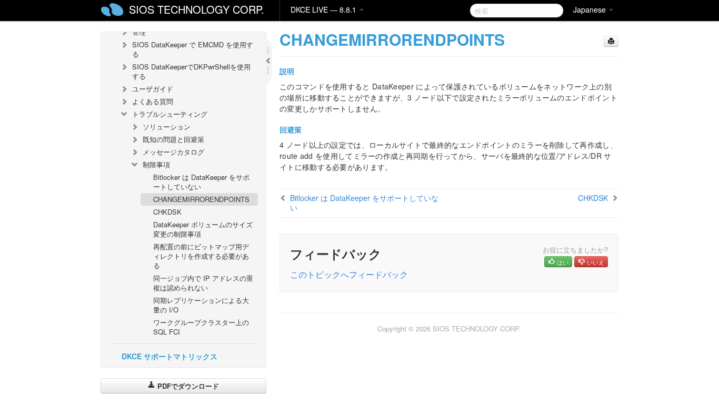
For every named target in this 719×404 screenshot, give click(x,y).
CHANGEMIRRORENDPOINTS (201, 199)
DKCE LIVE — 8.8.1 (324, 9)
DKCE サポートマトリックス (169, 356)
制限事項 (156, 164)
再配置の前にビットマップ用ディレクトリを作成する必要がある (201, 255)
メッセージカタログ (173, 152)
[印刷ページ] (611, 41)
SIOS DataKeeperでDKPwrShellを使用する (191, 71)
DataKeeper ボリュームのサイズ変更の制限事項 (203, 229)
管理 (139, 32)
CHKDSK (167, 212)
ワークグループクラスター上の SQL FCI (201, 327)
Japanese (590, 9)
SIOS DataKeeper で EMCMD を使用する (192, 49)
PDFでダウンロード (187, 386)
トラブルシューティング (169, 114)
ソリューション (167, 127)
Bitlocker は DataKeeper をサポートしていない (201, 181)
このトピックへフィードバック (349, 274)
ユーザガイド (152, 89)
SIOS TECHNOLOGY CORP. (196, 9)
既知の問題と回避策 (173, 139)
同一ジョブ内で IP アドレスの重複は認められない (203, 282)
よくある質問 (152, 101)
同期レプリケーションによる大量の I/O (201, 305)
